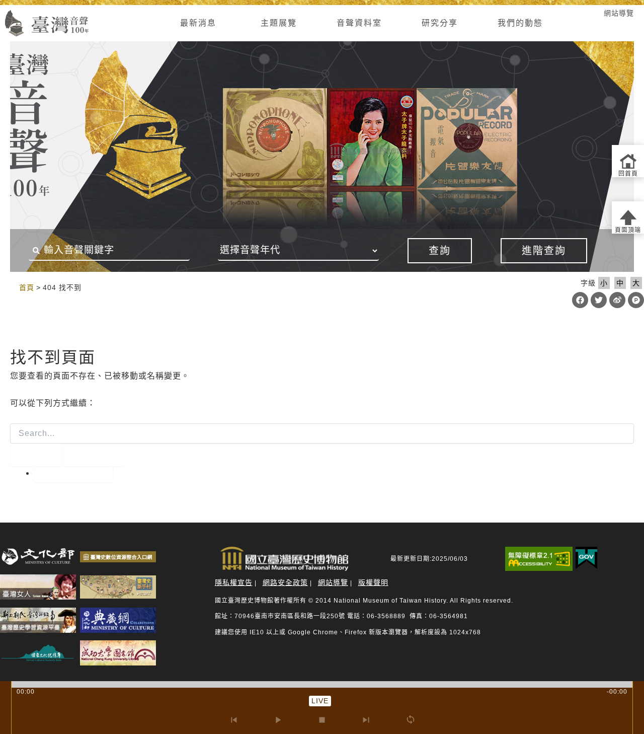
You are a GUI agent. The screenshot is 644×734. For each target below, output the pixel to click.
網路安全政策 (285, 582)
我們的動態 (520, 23)
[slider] (322, 684)
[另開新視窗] (38, 556)
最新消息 (198, 23)
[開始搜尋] (35, 455)
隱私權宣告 (234, 582)
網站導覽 (619, 13)
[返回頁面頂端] (628, 217)
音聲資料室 (359, 23)
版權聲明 (373, 582)
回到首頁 (73, 473)
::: (9, 287)
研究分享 (440, 23)
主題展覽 (279, 23)
